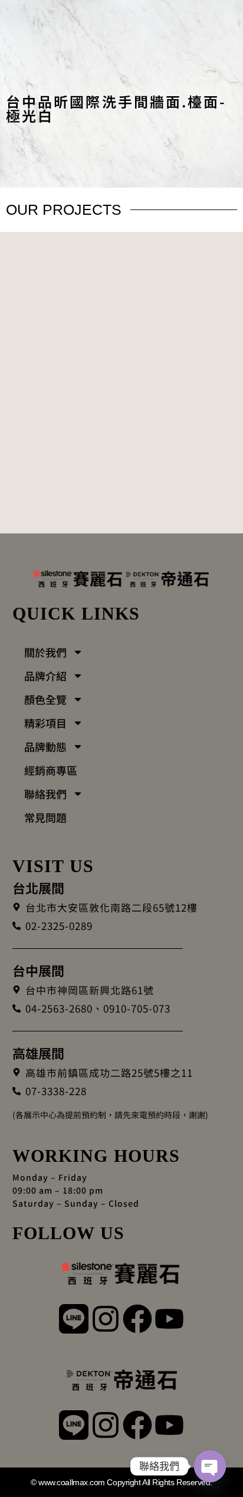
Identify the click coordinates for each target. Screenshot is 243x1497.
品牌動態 (45, 746)
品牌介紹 (45, 675)
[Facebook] (137, 1319)
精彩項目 (45, 723)
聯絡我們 (45, 793)
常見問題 (45, 817)
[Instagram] (105, 1319)
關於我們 (45, 652)
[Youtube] (169, 1319)
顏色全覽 (45, 699)
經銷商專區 (50, 770)
